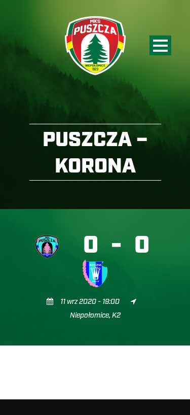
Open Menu (160, 45)
